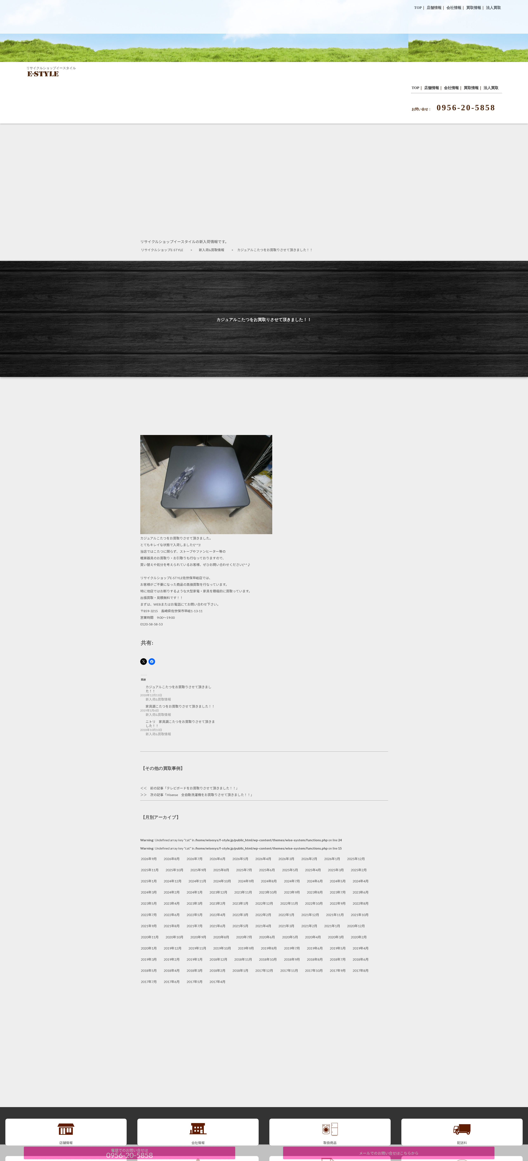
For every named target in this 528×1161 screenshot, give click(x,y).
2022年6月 (172, 915)
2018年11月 (243, 959)
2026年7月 (195, 859)
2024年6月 (315, 881)
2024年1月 (195, 892)
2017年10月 (314, 970)
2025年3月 (336, 870)
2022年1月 (286, 915)
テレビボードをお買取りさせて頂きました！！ (201, 788)
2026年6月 (217, 859)
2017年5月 (195, 982)
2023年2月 (217, 903)
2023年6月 (361, 892)
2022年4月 (217, 915)
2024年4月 (361, 881)
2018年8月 (315, 959)
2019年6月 (315, 948)
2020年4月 (313, 937)
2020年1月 (149, 948)
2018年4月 (172, 970)
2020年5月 (290, 937)
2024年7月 (292, 881)
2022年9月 (338, 903)
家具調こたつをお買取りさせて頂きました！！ (180, 706)
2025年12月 (356, 859)
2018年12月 (218, 959)
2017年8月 (361, 970)
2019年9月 (246, 948)
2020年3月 (336, 937)
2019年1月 (195, 959)
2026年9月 (149, 859)
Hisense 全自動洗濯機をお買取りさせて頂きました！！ (209, 795)
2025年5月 (290, 870)
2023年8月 (315, 892)
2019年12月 (173, 948)
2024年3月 (149, 892)
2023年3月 (195, 903)
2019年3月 (149, 959)
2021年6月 (217, 926)
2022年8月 (361, 903)
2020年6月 (267, 937)
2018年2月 (217, 970)
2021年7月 (195, 926)
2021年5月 (240, 926)
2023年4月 (172, 903)
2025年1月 (149, 881)
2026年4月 (263, 859)
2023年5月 (149, 903)
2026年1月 (332, 859)
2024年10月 (222, 881)
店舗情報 (431, 88)
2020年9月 (198, 937)
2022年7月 (149, 915)
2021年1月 (332, 926)
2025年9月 (198, 870)
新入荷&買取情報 (213, 250)
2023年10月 (268, 892)
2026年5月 (240, 859)
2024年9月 (246, 881)
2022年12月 (264, 903)
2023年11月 (243, 892)
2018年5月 (149, 970)
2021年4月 (263, 926)
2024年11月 (197, 881)
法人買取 (491, 88)
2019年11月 (197, 948)
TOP (415, 88)
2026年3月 (286, 859)
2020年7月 (244, 937)
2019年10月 (222, 948)
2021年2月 (309, 926)
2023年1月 (240, 903)
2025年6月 (267, 870)
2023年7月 (338, 892)
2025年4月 (313, 870)
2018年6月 (361, 959)
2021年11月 (335, 915)
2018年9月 (292, 959)
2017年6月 (172, 982)
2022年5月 (195, 915)
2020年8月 (221, 937)
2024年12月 (173, 881)
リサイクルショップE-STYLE (163, 250)
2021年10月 (360, 915)
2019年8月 (269, 948)
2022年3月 (240, 915)
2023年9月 (292, 892)
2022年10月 (314, 903)
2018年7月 (338, 959)
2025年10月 (174, 870)
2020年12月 (356, 926)
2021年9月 (149, 926)
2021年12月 (310, 915)
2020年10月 (174, 937)
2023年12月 (218, 892)
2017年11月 (289, 970)
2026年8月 (172, 859)
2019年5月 (338, 948)
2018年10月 (268, 959)
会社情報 (451, 88)
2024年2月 (172, 892)
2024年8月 (269, 881)
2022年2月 (263, 915)
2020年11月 (150, 937)
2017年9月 (338, 970)
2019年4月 (361, 948)
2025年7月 (244, 870)
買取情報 (471, 88)
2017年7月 (149, 982)
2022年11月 (289, 903)
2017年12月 (264, 970)
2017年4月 (217, 982)
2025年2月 (359, 870)
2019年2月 (172, 959)
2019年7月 (292, 948)
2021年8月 (172, 926)
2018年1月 (240, 970)
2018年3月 (195, 970)
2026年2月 (309, 859)
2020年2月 (359, 937)
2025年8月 (221, 870)
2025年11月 (150, 870)
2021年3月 (286, 926)
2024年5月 (338, 881)
